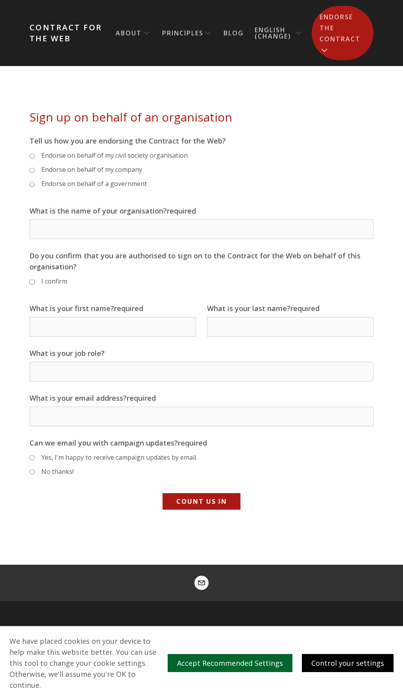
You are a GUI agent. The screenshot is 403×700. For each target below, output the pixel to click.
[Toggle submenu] (146, 33)
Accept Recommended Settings (230, 663)
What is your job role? (67, 353)
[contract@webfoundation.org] (201, 583)
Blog (234, 33)
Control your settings (347, 663)
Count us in (201, 501)
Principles (182, 33)
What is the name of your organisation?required (113, 211)
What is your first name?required (86, 308)
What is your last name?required (263, 308)
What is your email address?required (93, 398)
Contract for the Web (66, 33)
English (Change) (273, 33)
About (129, 33)
